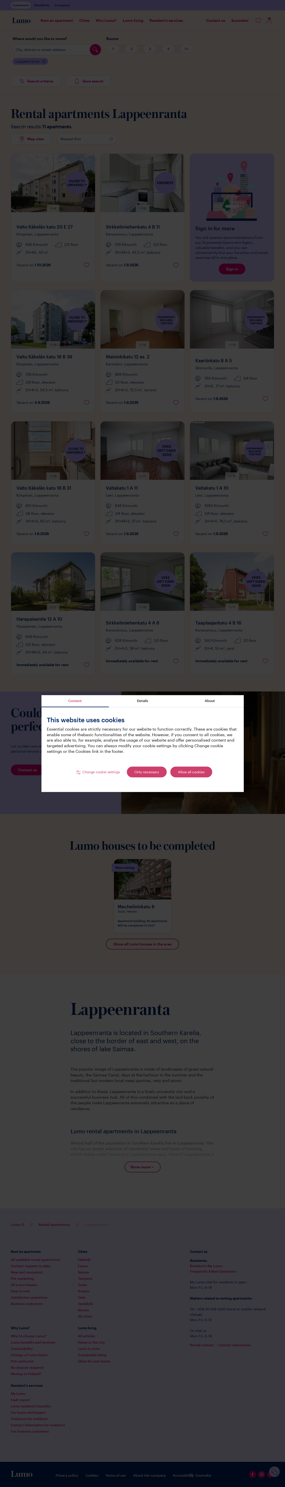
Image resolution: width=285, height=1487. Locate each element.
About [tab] (210, 701)
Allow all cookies (191, 772)
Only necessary (147, 772)
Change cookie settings (101, 772)
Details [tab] (142, 701)
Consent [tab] (75, 701)
